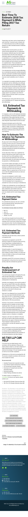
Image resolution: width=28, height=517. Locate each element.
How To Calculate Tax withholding (13, 418)
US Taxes (8, 12)
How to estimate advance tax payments (13, 420)
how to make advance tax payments (14, 423)
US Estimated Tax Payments (8, 425)
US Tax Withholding (20, 425)
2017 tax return (13, 415)
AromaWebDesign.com (14, 505)
